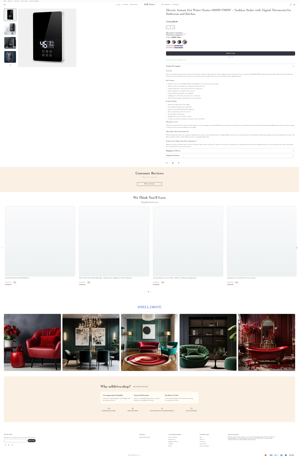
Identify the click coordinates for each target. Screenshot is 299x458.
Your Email (8, 440)
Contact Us (16, 1)
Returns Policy (171, 439)
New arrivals (166, 4)
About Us (10, 1)
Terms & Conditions (34, 1)
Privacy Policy (24, 1)
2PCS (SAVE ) (170, 45)
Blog (5, 1)
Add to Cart (230, 53)
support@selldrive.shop (144, 437)
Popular (125, 4)
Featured (176, 4)
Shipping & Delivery (173, 441)
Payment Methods (172, 437)
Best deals (133, 4)
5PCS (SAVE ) (170, 47)
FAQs (169, 446)
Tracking (170, 443)
